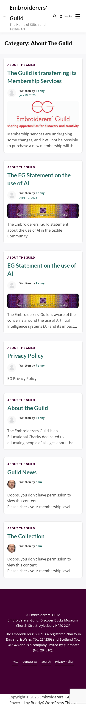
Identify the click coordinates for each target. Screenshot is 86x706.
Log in (68, 16)
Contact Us (29, 661)
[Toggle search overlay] (54, 16)
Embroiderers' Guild (57, 697)
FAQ (15, 661)
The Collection (25, 536)
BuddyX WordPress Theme (54, 702)
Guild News (22, 472)
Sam (39, 482)
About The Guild (21, 65)
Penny (40, 91)
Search (46, 661)
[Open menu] (78, 16)
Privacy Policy (25, 355)
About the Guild (27, 407)
